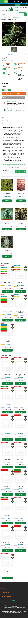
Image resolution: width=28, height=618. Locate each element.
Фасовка (4, 86)
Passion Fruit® (7, 486)
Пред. (5, 97)
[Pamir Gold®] (20, 451)
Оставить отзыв (20, 171)
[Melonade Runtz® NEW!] (20, 366)
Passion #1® (7, 374)
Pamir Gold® (20, 459)
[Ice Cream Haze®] (7, 534)
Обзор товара (6, 118)
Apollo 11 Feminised (7, 311)
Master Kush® (7, 570)
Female (11, 57)
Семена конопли (7, 17)
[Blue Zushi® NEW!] (20, 395)
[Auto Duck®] (20, 478)
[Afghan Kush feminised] (20, 274)
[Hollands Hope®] (20, 423)
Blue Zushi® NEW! (20, 403)
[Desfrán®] (7, 423)
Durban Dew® (20, 514)
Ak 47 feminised (7, 250)
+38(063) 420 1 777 (22, 7)
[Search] (25, 14)
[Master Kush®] (7, 562)
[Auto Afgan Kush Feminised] (20, 303)
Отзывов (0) (5, 121)
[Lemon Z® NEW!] (20, 534)
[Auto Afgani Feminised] (7, 331)
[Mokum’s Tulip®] (7, 451)
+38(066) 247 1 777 (22, 11)
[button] (10, 1)
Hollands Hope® (20, 432)
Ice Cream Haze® (7, 542)
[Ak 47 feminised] (7, 274)
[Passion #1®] (7, 366)
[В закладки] (22, 54)
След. (22, 97)
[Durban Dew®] (20, 506)
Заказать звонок (22, 12)
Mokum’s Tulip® (7, 459)
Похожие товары (6, 124)
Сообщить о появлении (14, 94)
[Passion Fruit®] (7, 478)
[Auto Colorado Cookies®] (7, 395)
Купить (7, 200)
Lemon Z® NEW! (20, 542)
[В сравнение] (25, 54)
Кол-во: (4, 88)
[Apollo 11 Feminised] (7, 303)
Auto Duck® (20, 486)
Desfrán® (7, 432)
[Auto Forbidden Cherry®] (7, 506)
